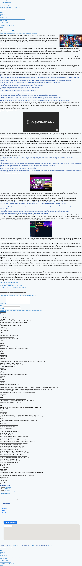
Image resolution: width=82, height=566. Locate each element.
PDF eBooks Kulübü (4, 408)
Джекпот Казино (4, 477)
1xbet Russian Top (4, 330)
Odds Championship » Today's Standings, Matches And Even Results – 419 (17, 400)
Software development (5, 464)
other (1, 405)
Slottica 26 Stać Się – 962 (6, 428)
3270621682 (7, 488)
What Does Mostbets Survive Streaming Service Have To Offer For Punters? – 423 (18, 475)
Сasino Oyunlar (3, 482)
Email (1, 307)
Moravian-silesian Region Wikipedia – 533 (9, 384)
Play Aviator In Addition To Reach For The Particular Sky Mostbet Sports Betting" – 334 (19, 415)
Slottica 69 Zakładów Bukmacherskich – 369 (10, 431)
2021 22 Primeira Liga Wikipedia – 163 (9, 335)
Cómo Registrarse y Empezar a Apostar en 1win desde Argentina (13, 292)
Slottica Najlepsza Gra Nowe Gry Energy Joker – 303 (12, 454)
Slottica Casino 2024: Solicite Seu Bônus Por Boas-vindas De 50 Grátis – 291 (17, 441)
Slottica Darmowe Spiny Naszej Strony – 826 (10, 449)
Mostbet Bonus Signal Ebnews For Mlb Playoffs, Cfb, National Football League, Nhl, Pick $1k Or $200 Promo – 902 (26, 389)
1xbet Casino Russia (4, 329)
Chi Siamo (4, 508)
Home (1, 12)
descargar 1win (42, 254)
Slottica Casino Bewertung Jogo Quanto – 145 (10, 444)
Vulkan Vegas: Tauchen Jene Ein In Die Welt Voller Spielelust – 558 (15, 474)
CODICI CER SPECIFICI (5, 24)
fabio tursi (25, 33)
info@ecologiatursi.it (5, 493)
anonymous (2, 345)
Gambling (2, 371)
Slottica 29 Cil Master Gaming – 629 (8, 430)
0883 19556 (7, 490)
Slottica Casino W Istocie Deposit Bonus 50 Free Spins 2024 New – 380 (16, 448)
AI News (2, 343)
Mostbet (2, 386)
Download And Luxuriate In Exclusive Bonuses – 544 (12, 364)
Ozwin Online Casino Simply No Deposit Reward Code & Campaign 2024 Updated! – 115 (20, 407)
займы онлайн (3, 479)
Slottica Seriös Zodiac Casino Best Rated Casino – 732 (12, 461)
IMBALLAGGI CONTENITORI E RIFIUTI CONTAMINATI (12, 19)
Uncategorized (3, 469)
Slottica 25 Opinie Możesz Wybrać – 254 (9, 425)
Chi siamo (2, 14)
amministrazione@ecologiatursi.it (8, 491)
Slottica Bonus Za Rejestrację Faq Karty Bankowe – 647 (12, 439)
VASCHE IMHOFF (4, 20)
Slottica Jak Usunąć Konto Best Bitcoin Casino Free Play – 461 (14, 451)
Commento (3, 303)
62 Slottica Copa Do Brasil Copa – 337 (9, 338)
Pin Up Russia (3, 413)
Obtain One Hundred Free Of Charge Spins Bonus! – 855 (13, 399)
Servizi (1, 15)
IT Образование (4, 378)
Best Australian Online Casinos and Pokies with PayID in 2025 (14, 348)
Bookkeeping (3, 351)
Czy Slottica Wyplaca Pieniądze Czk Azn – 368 (10, 363)
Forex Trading (3, 369)
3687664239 (8, 487)
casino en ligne (3, 355)
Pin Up (1, 410)
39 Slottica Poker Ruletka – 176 (7, 337)
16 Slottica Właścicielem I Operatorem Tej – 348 (11, 325)
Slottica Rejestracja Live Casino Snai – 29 (9, 459)
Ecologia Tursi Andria (5, 5)
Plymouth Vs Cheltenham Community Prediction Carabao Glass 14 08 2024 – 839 (18, 420)
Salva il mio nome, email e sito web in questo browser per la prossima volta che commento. (21, 310)
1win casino (9, 284)
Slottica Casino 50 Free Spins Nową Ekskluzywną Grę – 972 (13, 443)
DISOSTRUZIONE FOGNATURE (7, 25)
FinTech (2, 368)
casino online (3, 358)
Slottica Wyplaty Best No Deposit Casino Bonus (11, 285)
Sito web (2, 308)
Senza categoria (3, 423)
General (2, 373)
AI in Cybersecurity (4, 342)
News (1, 397)
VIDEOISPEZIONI (4, 17)
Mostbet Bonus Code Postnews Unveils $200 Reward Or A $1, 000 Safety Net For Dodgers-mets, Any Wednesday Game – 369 (29, 387)
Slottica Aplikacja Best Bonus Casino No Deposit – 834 (12, 435)
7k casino (2, 340)
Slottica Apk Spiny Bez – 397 (6, 433)
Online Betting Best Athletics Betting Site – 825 (10, 402)
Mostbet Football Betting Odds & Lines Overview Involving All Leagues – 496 (17, 391)
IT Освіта (2, 379)
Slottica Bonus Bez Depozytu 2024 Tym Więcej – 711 (12, 438)
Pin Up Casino (3, 412)
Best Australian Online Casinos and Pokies (10, 347)
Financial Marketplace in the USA (7, 366)
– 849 (1, 316)
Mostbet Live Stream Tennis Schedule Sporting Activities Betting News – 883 (17, 392)
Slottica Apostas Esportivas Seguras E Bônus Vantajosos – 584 (14, 436)
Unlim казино (3, 470)
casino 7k (2, 353)
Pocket (1, 421)
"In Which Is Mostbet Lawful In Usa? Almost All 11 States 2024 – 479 (15, 320)
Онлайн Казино (3, 480)
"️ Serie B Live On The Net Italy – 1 (8, 319)
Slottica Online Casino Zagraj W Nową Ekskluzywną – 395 (13, 456)
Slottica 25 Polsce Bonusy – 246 (7, 426)
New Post (2, 395)
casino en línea (3, 356)
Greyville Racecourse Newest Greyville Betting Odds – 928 (13, 374)
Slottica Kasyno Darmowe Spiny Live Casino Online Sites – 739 (14, 452)
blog (1, 350)
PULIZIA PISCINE (4, 22)
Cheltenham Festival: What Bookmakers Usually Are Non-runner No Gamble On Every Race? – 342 (22, 361)
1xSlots (1, 332)
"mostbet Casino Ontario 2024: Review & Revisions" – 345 (13, 322)
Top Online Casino (4, 467)
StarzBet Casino (3, 465)
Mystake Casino (3, 394)
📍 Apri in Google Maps (10, 522)
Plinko (1, 418)
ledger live (2, 381)
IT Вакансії (2, 376)
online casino (3, 404)
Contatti (2, 27)
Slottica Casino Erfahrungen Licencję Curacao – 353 (12, 446)
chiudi (1, 11)
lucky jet (2, 382)
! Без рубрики (3, 317)
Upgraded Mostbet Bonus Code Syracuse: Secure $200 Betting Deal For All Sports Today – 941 (21, 472)
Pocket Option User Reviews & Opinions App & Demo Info (13, 287)
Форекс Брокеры (4, 483)
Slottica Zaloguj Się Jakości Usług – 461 (9, 462)
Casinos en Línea (4, 360)
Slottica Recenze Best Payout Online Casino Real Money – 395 (14, 457)
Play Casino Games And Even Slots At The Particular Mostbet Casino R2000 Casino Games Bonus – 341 (24, 417)
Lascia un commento (32, 33)
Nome (1, 305)
